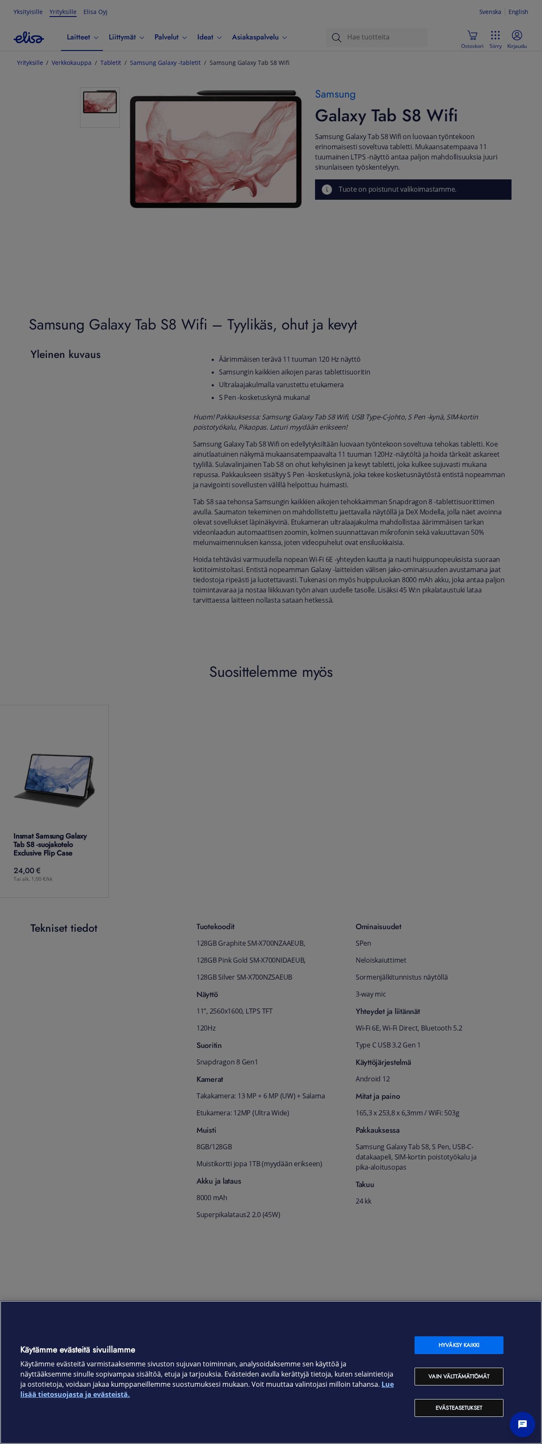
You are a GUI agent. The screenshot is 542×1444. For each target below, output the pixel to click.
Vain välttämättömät (459, 1376)
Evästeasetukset (459, 1408)
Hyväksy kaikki (459, 1345)
